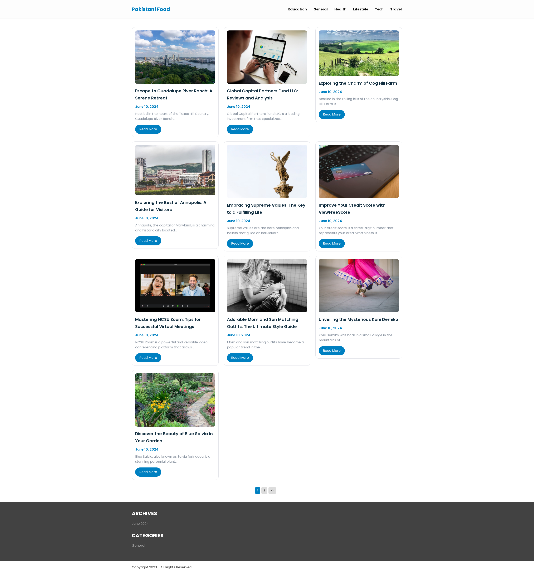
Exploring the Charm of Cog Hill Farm (358, 83)
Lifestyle (360, 9)
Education (297, 9)
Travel (396, 9)
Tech (379, 9)
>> (272, 490)
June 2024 (140, 523)
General (321, 9)
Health (340, 9)
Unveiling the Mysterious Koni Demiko (358, 319)
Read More (148, 129)
